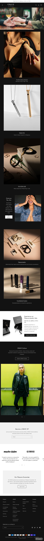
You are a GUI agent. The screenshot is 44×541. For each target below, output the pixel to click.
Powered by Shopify (13, 537)
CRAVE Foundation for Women (16, 512)
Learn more (22, 486)
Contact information (22, 538)
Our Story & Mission (8, 217)
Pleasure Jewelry (22, 262)
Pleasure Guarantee (15, 508)
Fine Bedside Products (22, 301)
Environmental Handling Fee (15, 520)
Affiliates (34, 508)
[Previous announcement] (2, 1)
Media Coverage (16, 504)
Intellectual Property (15, 516)
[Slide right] (24, 417)
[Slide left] (19, 417)
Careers (34, 511)
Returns (24, 508)
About (14, 501)
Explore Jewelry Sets (30, 335)
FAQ (23, 505)
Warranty (24, 511)
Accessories (5, 511)
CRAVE (9, 537)
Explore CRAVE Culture (22, 358)
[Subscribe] (31, 437)
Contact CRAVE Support (26, 502)
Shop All (4, 501)
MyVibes (4, 513)
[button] (2, 5)
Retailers (34, 501)
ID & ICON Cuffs (22, 186)
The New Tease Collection (22, 79)
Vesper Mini (22, 133)
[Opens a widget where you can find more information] (39, 539)
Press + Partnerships (35, 505)
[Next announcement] (42, 1)
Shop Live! (5, 516)
